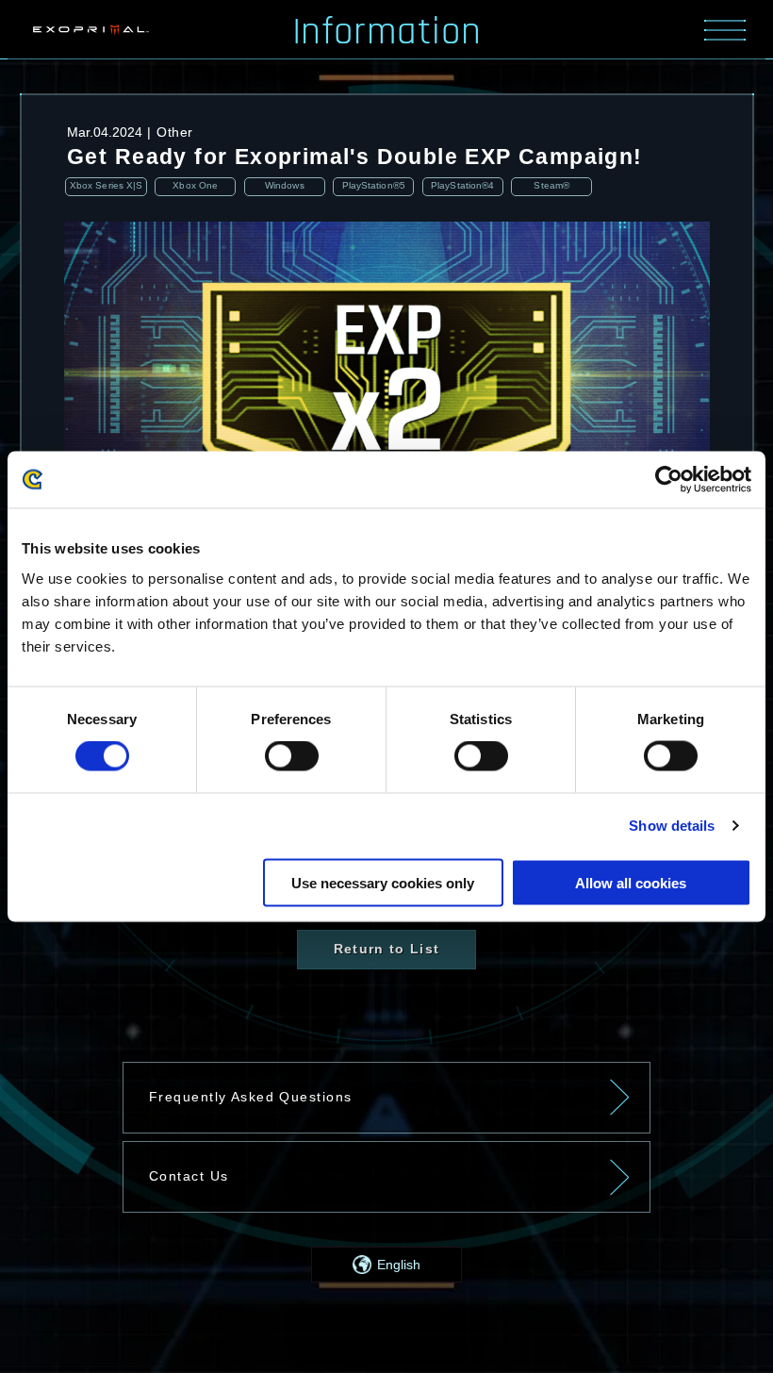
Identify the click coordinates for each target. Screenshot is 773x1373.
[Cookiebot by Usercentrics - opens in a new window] (668, 480)
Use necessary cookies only (382, 882)
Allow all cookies (630, 882)
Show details (672, 826)
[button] (386, 1264)
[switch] (292, 756)
